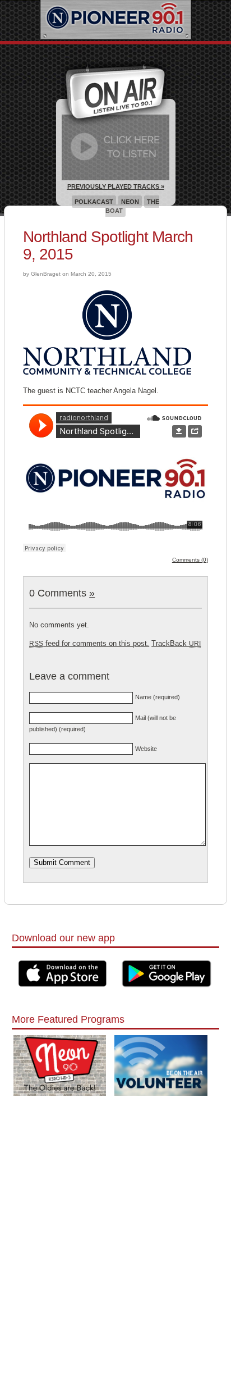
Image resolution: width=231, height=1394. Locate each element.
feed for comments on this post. (89, 643)
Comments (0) (190, 560)
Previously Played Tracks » (115, 186)
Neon (130, 201)
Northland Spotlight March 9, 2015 (108, 245)
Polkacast (94, 201)
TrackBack (176, 643)
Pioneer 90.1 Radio (116, 20)
